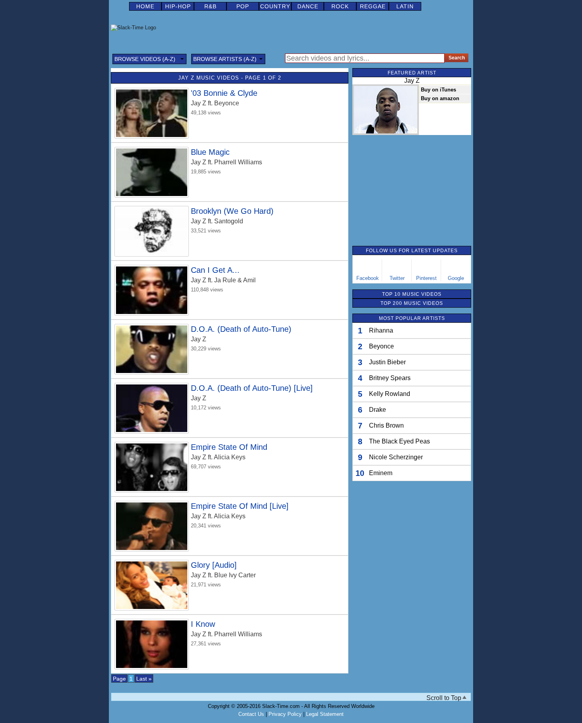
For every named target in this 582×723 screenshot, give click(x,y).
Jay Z (198, 103)
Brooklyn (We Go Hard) (232, 211)
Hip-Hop (178, 6)
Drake (377, 409)
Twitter (397, 278)
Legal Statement (325, 714)
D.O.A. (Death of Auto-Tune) (241, 329)
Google (456, 278)
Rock (340, 6)
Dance (307, 6)
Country (275, 6)
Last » (144, 678)
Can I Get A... (215, 270)
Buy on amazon (440, 98)
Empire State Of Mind (229, 447)
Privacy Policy (285, 714)
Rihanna (381, 330)
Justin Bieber (387, 362)
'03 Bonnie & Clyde (224, 93)
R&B (210, 6)
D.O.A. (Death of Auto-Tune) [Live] (252, 388)
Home (145, 6)
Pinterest (426, 278)
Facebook (367, 278)
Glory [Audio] (214, 565)
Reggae (373, 6)
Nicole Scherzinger (396, 457)
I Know (203, 624)
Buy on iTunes (438, 90)
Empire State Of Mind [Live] (240, 506)
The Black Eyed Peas (399, 441)
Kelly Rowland (389, 393)
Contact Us (251, 714)
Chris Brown (386, 425)
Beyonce (381, 346)
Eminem (380, 473)
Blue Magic (210, 152)
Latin (405, 6)
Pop (242, 6)
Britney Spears (390, 378)
